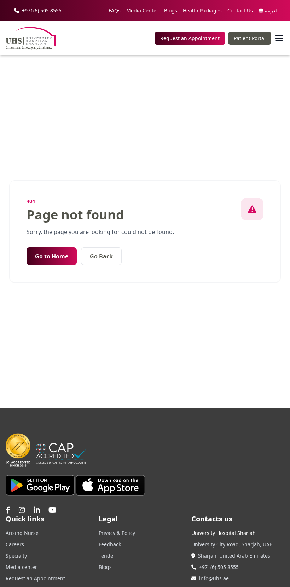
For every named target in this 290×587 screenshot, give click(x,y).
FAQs (115, 10)
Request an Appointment (190, 38)
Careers (15, 544)
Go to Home (51, 256)
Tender (107, 555)
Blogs (170, 10)
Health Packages (202, 10)
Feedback (110, 544)
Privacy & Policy (117, 533)
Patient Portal (250, 38)
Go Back (101, 256)
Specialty (16, 555)
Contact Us (240, 10)
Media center (21, 567)
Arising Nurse (22, 533)
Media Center (142, 10)
